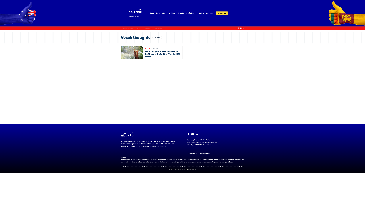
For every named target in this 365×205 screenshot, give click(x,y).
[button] (235, 13)
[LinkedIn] (243, 28)
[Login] (231, 13)
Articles (147, 48)
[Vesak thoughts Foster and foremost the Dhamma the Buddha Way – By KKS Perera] (132, 52)
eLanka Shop (148, 28)
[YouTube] (241, 28)
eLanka (135, 11)
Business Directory (160, 28)
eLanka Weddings (128, 28)
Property (139, 28)
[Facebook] (239, 28)
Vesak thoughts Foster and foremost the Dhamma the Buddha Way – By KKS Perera (162, 54)
